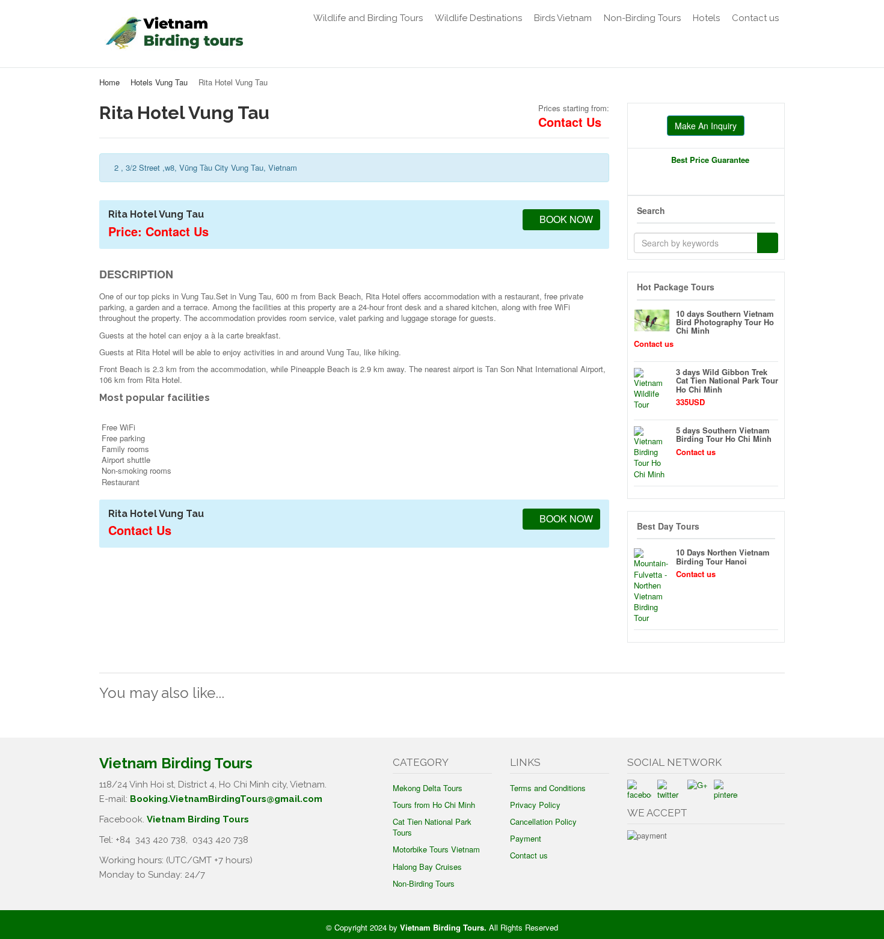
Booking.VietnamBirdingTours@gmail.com (226, 799)
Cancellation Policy (543, 821)
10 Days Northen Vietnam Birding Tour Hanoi (723, 556)
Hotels (706, 18)
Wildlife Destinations (478, 18)
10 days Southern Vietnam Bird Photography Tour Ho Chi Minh (725, 322)
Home (109, 82)
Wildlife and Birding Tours (368, 18)
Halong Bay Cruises (427, 866)
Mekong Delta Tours (427, 788)
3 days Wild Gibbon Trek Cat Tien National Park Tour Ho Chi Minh (727, 380)
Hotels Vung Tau (159, 82)
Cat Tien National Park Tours (432, 827)
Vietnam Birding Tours (198, 819)
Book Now (565, 219)
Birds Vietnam (563, 18)
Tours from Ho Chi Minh (434, 804)
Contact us (755, 18)
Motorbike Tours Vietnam (436, 849)
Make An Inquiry (706, 126)
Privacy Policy (535, 804)
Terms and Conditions (548, 788)
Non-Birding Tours (642, 18)
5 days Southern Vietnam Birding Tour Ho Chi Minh (724, 434)
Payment (525, 838)
